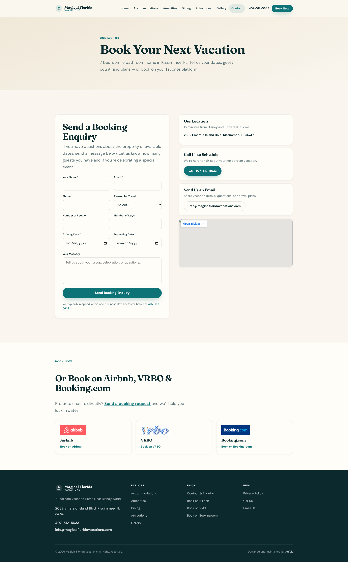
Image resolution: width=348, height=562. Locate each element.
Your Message (72, 254)
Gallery (221, 8)
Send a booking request (127, 403)
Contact (237, 8)
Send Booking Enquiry (112, 293)
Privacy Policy (253, 493)
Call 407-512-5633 (203, 171)
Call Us (248, 501)
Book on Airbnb (198, 501)
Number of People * (75, 215)
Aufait (289, 551)
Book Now (282, 8)
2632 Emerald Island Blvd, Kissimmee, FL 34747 (219, 135)
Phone (67, 196)
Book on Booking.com (202, 516)
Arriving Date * (72, 234)
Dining (186, 8)
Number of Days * (125, 215)
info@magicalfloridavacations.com (215, 206)
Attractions (203, 8)
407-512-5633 (259, 8)
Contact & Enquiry (200, 493)
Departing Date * (125, 234)
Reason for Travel (125, 196)
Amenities (170, 8)
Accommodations (146, 8)
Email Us (249, 508)
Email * (118, 177)
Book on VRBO (197, 508)
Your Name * (71, 177)
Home (124, 8)
